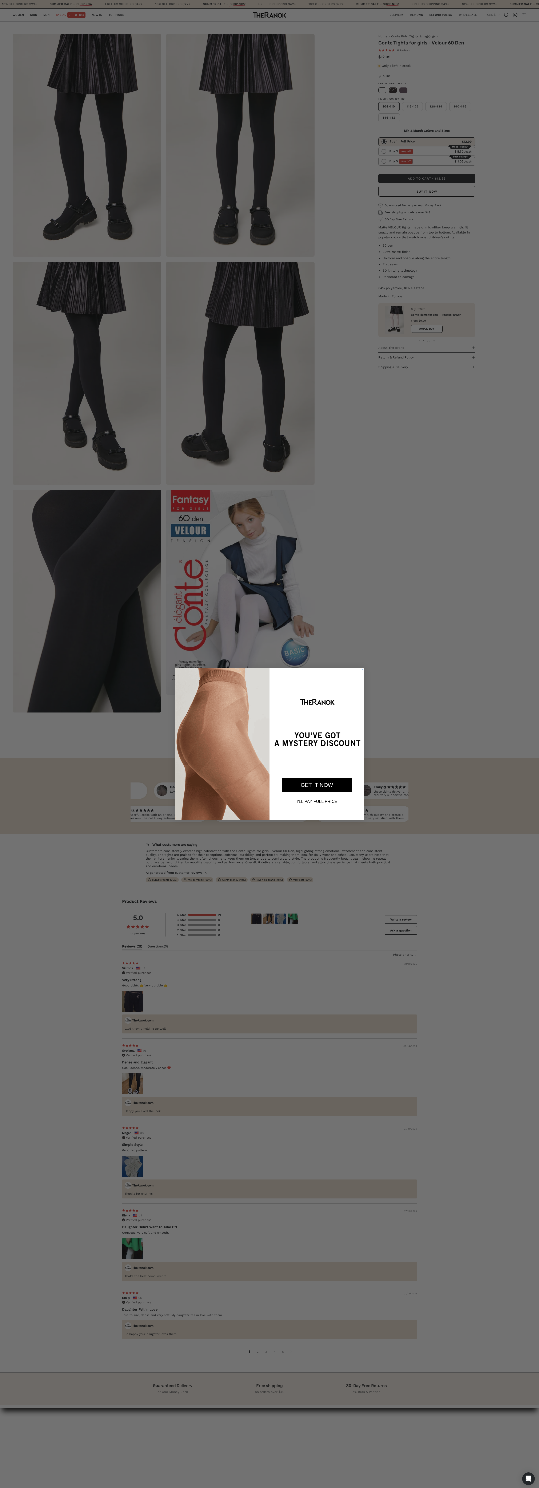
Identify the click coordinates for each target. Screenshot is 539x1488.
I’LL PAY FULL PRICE (317, 801)
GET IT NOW (317, 785)
